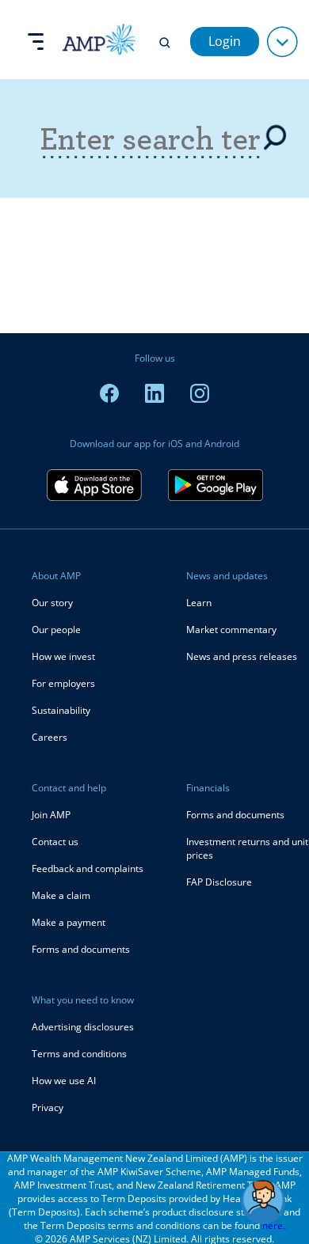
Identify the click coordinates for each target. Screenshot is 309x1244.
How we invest (63, 656)
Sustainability (61, 710)
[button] (263, 1202)
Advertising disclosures (83, 1027)
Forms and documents (81, 949)
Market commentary (231, 629)
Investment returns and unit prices (247, 848)
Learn (199, 602)
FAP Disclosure (219, 882)
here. (273, 1225)
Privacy (47, 1107)
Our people (56, 629)
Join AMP (51, 814)
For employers (63, 683)
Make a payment (68, 922)
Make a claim (61, 895)
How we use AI (64, 1080)
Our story (52, 602)
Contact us (55, 841)
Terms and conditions (79, 1053)
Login (224, 41)
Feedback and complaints (87, 868)
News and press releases (241, 656)
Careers (49, 737)
